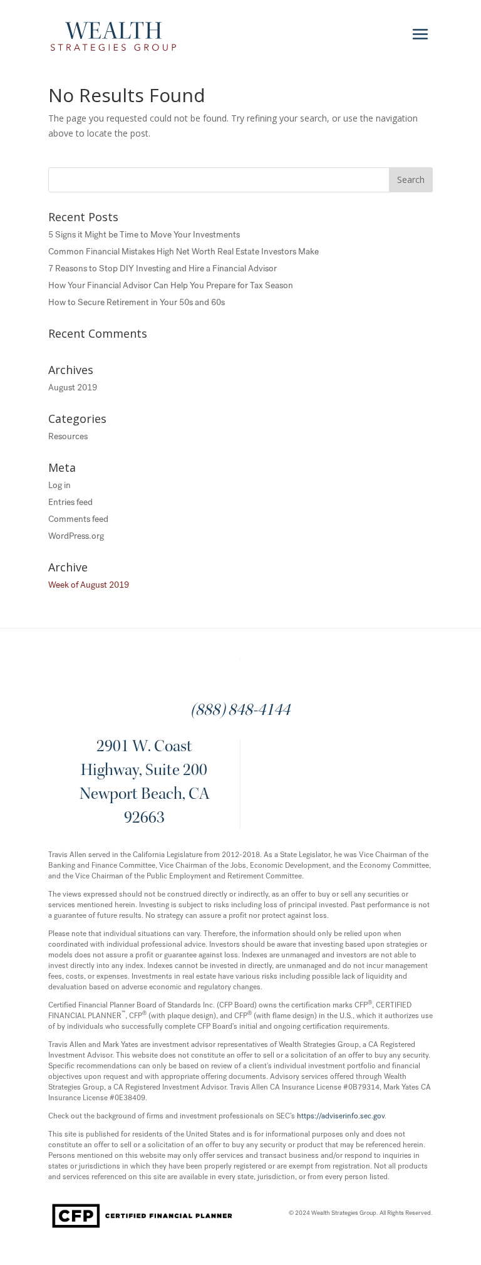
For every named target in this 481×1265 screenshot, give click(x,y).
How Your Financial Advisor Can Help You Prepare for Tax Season (170, 285)
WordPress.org (76, 536)
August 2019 (72, 387)
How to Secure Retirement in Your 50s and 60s (136, 302)
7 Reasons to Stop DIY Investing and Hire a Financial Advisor (162, 268)
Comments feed (78, 519)
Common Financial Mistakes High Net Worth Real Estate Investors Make (183, 252)
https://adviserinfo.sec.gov (341, 1116)
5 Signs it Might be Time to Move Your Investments (144, 235)
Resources (68, 436)
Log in (59, 485)
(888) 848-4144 (240, 711)
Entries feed (70, 502)
